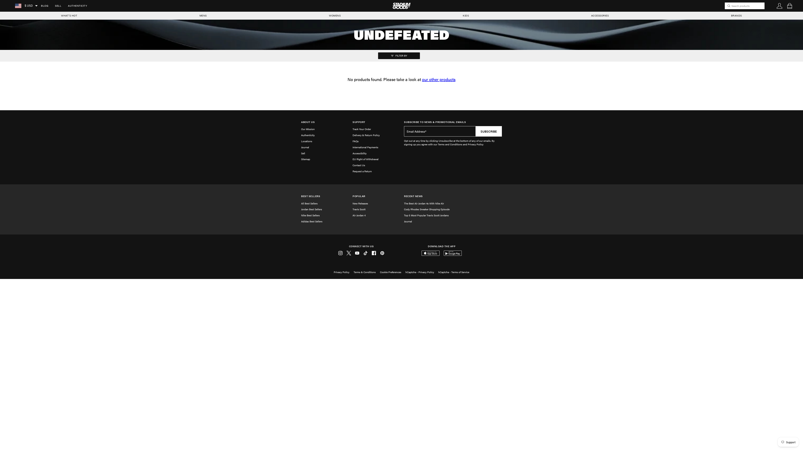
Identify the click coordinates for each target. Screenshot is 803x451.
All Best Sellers (309, 203)
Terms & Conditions (365, 272)
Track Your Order (362, 129)
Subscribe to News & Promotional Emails (435, 122)
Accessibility (360, 153)
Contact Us (359, 165)
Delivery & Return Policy (366, 135)
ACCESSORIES (600, 15)
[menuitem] (45, 6)
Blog (44, 6)
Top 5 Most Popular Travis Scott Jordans (426, 215)
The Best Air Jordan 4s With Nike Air (424, 203)
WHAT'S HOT (69, 15)
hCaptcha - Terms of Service (453, 272)
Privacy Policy (341, 272)
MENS (203, 15)
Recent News (413, 196)
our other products (438, 79)
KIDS (466, 15)
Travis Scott (359, 209)
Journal (305, 147)
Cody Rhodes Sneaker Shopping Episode (427, 209)
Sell (58, 6)
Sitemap (305, 159)
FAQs (356, 141)
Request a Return (362, 171)
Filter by (401, 55)
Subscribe (489, 131)
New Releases (360, 203)
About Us (308, 122)
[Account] (779, 6)
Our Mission (308, 129)
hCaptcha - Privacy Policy (419, 272)
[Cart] (789, 6)
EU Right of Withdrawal (365, 159)
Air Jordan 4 (359, 215)
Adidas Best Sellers (311, 221)
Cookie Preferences (390, 272)
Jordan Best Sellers (311, 209)
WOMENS (335, 15)
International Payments (365, 147)
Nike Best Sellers (310, 215)
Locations (306, 141)
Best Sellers (310, 196)
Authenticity (77, 6)
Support (359, 122)
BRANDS (736, 15)
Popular (359, 196)
